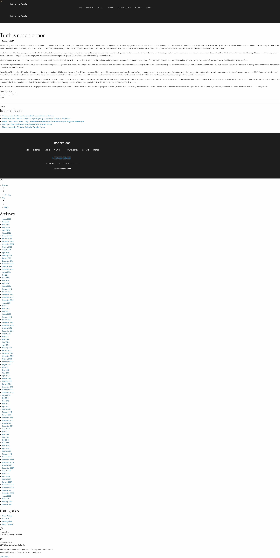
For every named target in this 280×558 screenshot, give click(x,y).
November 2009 (8, 462)
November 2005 (8, 488)
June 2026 (6, 225)
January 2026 (7, 239)
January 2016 (6, 292)
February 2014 (7, 348)
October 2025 (7, 247)
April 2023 (6, 253)
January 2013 (6, 384)
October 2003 (7, 504)
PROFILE (148, 8)
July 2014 (5, 336)
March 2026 (6, 233)
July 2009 (5, 474)
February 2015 (7, 317)
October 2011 (7, 423)
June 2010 (5, 443)
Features (5, 185)
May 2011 (5, 437)
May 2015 (5, 311)
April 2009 (6, 476)
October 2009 (7, 465)
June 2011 (5, 434)
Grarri (69, 168)
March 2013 (6, 378)
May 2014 (5, 342)
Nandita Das (18, 3)
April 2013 (5, 376)
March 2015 (6, 314)
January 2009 (7, 482)
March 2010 (6, 451)
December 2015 (7, 294)
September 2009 (8, 468)
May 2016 (5, 280)
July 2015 (5, 306)
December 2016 (7, 261)
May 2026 (6, 227)
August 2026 (6, 219)
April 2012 (5, 406)
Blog (3, 198)
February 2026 (7, 236)
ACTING (100, 8)
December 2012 (7, 387)
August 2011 (6, 429)
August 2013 (6, 364)
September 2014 (7, 331)
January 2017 (6, 258)
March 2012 (6, 409)
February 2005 (7, 502)
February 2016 (7, 289)
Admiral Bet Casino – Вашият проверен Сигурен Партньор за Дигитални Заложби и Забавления (36, 119)
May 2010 (5, 446)
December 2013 (7, 353)
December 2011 (7, 418)
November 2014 (7, 325)
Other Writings (7, 516)
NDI (80, 8)
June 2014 (5, 339)
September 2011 (7, 426)
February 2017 (7, 255)
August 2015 (6, 303)
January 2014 (6, 350)
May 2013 (5, 373)
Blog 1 (6, 207)
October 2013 (7, 359)
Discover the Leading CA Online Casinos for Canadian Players (23, 127)
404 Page (7, 195)
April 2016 (5, 283)
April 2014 (5, 345)
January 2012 (6, 415)
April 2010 (5, 448)
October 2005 (7, 490)
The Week (5, 519)
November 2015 (7, 297)
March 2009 (6, 479)
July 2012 (5, 398)
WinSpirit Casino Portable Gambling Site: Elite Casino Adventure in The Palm (28, 116)
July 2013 (5, 367)
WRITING (111, 8)
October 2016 (7, 267)
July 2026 (5, 222)
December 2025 (8, 241)
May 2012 (5, 404)
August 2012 (6, 395)
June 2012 (5, 401)
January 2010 (6, 457)
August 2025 (6, 250)
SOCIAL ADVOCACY (124, 8)
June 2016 (5, 278)
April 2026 (6, 230)
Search (2, 98)
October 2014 (7, 328)
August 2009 (6, 471)
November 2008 (8, 485)
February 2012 (7, 412)
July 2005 (5, 499)
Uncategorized (7, 521)
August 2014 (6, 334)
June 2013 (5, 370)
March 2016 (6, 286)
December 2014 (7, 322)
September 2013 (7, 362)
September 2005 (8, 493)
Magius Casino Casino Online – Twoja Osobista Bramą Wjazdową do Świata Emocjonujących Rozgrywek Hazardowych (43, 121)
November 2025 (8, 244)
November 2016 (7, 264)
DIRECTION (90, 8)
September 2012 (7, 392)
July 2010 (5, 440)
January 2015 (6, 320)
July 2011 (5, 432)
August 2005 (6, 496)
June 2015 (5, 308)
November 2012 (7, 390)
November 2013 (7, 356)
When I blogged (7, 524)
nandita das (62, 143)
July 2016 (5, 275)
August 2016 (6, 272)
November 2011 (7, 420)
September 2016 (7, 269)
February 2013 (7, 381)
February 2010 (7, 454)
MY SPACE (138, 8)
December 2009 (8, 460)
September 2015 (7, 300)
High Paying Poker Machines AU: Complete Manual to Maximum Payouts (27, 124)
